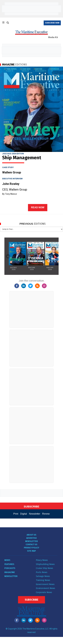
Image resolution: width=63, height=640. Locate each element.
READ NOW (37, 207)
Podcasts (9, 568)
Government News (45, 584)
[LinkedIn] (23, 285)
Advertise (31, 538)
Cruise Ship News (44, 568)
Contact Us (31, 544)
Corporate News (44, 592)
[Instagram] (44, 285)
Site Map (31, 551)
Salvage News (43, 576)
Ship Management (21, 157)
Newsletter (34, 514)
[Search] (7, 23)
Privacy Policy (31, 547)
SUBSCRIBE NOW (52, 23)
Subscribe (31, 599)
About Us (31, 535)
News (7, 560)
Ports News (41, 572)
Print (15, 514)
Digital (23, 514)
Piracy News (42, 560)
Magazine (9, 572)
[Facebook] (16, 285)
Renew (46, 514)
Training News (43, 580)
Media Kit (53, 37)
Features (9, 564)
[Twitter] (30, 285)
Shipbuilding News (45, 564)
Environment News (45, 588)
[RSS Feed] (37, 285)
